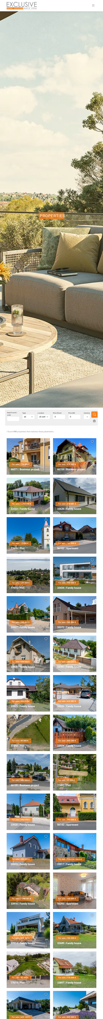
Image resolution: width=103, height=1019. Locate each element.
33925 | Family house (23, 706)
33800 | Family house (23, 666)
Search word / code (12, 414)
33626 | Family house (69, 508)
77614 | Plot (17, 982)
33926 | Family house (69, 706)
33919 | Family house (23, 864)
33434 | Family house (69, 587)
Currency (87, 413)
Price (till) (71, 413)
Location (41, 413)
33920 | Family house (23, 824)
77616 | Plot (17, 548)
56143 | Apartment (67, 824)
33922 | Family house (23, 508)
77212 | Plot (17, 745)
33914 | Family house (23, 943)
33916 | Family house (23, 903)
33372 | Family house (69, 627)
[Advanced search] (94, 421)
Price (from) (57, 413)
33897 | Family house (69, 982)
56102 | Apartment (67, 548)
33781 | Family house (69, 666)
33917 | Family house (69, 864)
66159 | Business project (71, 469)
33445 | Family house (69, 943)
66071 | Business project (25, 469)
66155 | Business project (25, 785)
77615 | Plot (17, 587)
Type (24, 413)
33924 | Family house (69, 745)
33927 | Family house (23, 627)
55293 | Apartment (67, 903)
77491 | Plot (64, 785)
